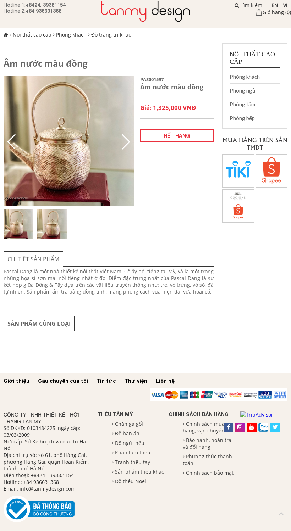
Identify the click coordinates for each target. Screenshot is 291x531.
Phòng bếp (242, 118)
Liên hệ (165, 381)
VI (285, 5)
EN (274, 5)
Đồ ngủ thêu (129, 443)
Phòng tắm (242, 104)
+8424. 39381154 (46, 5)
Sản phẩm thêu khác (139, 471)
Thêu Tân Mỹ (115, 414)
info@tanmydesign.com (48, 488)
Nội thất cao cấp (32, 34)
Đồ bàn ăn (127, 433)
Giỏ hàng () (277, 12)
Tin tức (106, 381)
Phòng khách (71, 34)
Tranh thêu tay (132, 462)
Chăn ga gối (129, 423)
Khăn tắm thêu (132, 452)
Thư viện (136, 381)
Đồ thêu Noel (130, 481)
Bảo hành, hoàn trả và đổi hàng (207, 443)
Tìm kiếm (250, 5)
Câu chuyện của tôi (63, 381)
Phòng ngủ (242, 90)
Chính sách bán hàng (199, 414)
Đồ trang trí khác (111, 34)
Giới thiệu (16, 381)
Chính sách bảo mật (210, 472)
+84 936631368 (43, 11)
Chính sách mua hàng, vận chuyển (204, 427)
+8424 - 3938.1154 (52, 475)
